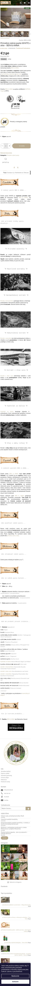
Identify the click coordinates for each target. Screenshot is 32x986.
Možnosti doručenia (6, 153)
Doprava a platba (5, 773)
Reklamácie (4, 779)
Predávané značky (5, 781)
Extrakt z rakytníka (5, 338)
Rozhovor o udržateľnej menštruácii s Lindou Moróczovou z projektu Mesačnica (14, 828)
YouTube (6, 800)
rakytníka (12, 74)
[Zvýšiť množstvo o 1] (9, 146)
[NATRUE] (9, 98)
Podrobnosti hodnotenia (23, 48)
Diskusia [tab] (26, 172)
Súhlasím (15, 981)
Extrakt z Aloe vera (6, 376)
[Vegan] (22, 98)
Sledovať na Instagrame (15, 882)
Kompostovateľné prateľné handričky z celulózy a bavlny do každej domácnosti (15, 823)
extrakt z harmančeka (6, 667)
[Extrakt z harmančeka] (16, 282)
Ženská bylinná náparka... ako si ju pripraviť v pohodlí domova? (14, 833)
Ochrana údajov (5, 777)
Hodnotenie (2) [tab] (19, 172)
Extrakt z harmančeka (6, 301)
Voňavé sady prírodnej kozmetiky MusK (12, 816)
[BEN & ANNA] (16, 727)
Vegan (2, 91)
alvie (12, 411)
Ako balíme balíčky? (6, 771)
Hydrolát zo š (5, 411)
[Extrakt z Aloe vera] (16, 357)
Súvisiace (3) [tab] (10, 172)
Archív (4, 838)
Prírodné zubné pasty (13, 155)
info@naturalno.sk (8, 790)
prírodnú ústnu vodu (13, 535)
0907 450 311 (7, 793)
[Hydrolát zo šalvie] (16, 393)
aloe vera (19, 74)
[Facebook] (14, 167)
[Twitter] (17, 167)
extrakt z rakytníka (5, 674)
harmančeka (5, 74)
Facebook (6, 796)
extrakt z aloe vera (5, 671)
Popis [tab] (5, 172)
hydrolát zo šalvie (5, 661)
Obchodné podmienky (6, 775)
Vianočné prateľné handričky (9, 819)
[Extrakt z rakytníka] (16, 319)
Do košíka (22, 146)
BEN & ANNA (28, 40)
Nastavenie (15, 976)
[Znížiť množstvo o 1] (2, 146)
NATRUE (27, 89)
